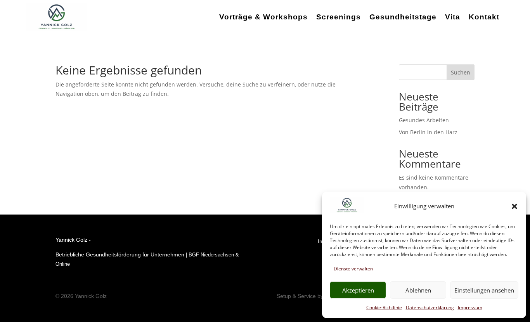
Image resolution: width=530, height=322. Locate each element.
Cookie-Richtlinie (384, 307)
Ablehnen (418, 290)
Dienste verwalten (353, 268)
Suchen (460, 72)
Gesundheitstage (402, 17)
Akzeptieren (358, 290)
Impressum (470, 307)
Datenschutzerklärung (430, 307)
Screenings (338, 17)
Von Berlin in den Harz (428, 132)
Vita (452, 17)
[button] (514, 206)
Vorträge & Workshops (263, 17)
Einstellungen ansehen (484, 290)
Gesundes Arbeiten (424, 120)
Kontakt (484, 17)
